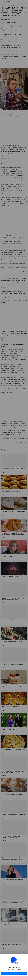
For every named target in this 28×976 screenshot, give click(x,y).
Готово (14, 973)
